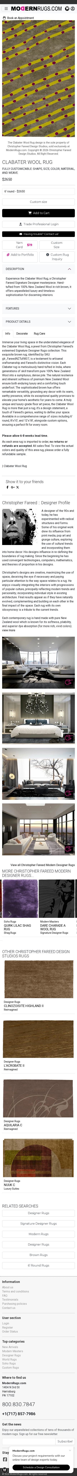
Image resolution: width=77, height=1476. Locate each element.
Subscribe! (65, 1441)
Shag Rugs (10, 932)
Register (7, 1327)
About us (7, 1287)
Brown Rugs (38, 1255)
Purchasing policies (14, 1303)
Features (12, 308)
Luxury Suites (11, 1188)
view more (8, 630)
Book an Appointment (20, 18)
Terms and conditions (15, 1291)
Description (15, 269)
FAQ (4, 1295)
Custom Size (56, 245)
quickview (69, 994)
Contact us (8, 1308)
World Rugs (9, 1359)
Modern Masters (12, 1351)
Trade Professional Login (41, 224)
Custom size (38, 202)
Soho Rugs (9, 1363)
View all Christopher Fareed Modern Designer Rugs (43, 865)
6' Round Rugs (38, 1265)
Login (5, 1323)
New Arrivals (10, 1347)
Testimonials (10, 1299)
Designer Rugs (12, 1001)
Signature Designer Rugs (54, 932)
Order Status (10, 1331)
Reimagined (11, 1009)
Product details (18, 321)
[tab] (7, 333)
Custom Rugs (10, 1367)
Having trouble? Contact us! (40, 234)
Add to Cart (41, 213)
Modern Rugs (38, 1234)
